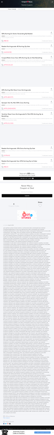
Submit (27, 195)
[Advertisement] (27, 20)
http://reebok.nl (6, 417)
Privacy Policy (48, 428)
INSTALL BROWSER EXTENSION (43, 432)
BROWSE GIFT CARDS (26, 178)
